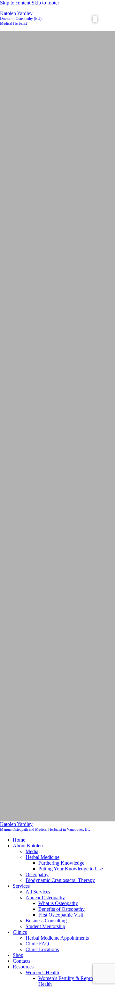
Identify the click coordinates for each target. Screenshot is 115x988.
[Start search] (95, 19)
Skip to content (15, 2)
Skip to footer (45, 2)
